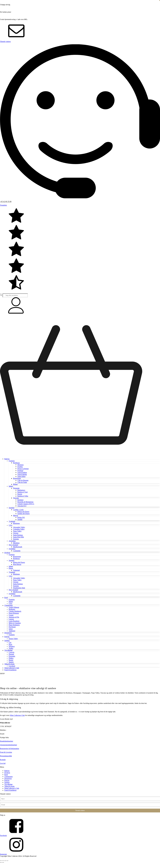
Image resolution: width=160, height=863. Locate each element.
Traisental (16, 570)
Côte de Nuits (22, 482)
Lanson (11, 619)
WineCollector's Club (11, 668)
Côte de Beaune (22, 480)
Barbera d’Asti (22, 492)
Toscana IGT (21, 506)
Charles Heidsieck (15, 611)
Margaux (20, 465)
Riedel (11, 660)
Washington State (19, 588)
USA (10, 525)
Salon (11, 629)
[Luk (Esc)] (7, 860)
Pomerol (20, 470)
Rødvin (6, 459)
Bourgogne (17, 478)
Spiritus (7, 640)
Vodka (11, 648)
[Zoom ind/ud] (1, 860)
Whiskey (12, 646)
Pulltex (11, 658)
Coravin (11, 652)
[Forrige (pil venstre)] (1, 862)
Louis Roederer (14, 621)
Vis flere (4, 683)
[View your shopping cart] (80, 455)
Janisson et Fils (14, 617)
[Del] (5, 860)
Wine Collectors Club (17, 715)
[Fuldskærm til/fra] (3, 860)
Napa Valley (17, 531)
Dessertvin (8, 633)
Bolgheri (20, 500)
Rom (10, 644)
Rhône (15, 484)
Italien (11, 486)
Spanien (11, 508)
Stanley (11, 662)
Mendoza (16, 543)
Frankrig (12, 461)
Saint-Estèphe (22, 474)
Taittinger (12, 631)
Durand (11, 654)
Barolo (19, 494)
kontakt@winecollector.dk (14, 734)
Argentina (12, 541)
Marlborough (17, 547)
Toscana (16, 498)
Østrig (11, 568)
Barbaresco (21, 490)
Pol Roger (12, 627)
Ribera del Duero (23, 512)
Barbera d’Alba (22, 496)
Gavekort (12, 666)
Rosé (6, 597)
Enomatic (12, 656)
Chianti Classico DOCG (25, 504)
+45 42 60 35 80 (5, 201)
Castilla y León (18, 510)
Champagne (8, 605)
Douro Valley (13, 639)
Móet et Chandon (15, 623)
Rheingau (16, 523)
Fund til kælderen (10, 670)
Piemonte (16, 488)
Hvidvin (7, 553)
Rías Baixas (17, 564)
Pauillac (20, 467)
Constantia (16, 551)
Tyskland (12, 521)
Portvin (6, 637)
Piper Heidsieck (14, 625)
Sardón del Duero (23, 513)
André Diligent (14, 607)
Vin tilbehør (8, 650)
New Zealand (13, 545)
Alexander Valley (19, 527)
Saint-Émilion (22, 472)
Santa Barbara (18, 535)
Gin (10, 642)
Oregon (15, 533)
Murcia (15, 515)
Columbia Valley (19, 529)
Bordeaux (16, 463)
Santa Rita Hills (18, 537)
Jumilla (19, 519)
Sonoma (16, 539)
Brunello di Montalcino (25, 502)
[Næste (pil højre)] (3, 862)
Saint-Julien (21, 476)
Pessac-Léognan (23, 469)
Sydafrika (12, 549)
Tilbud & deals (9, 664)
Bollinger (12, 609)
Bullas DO (21, 517)
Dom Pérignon (14, 613)
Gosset (11, 615)
